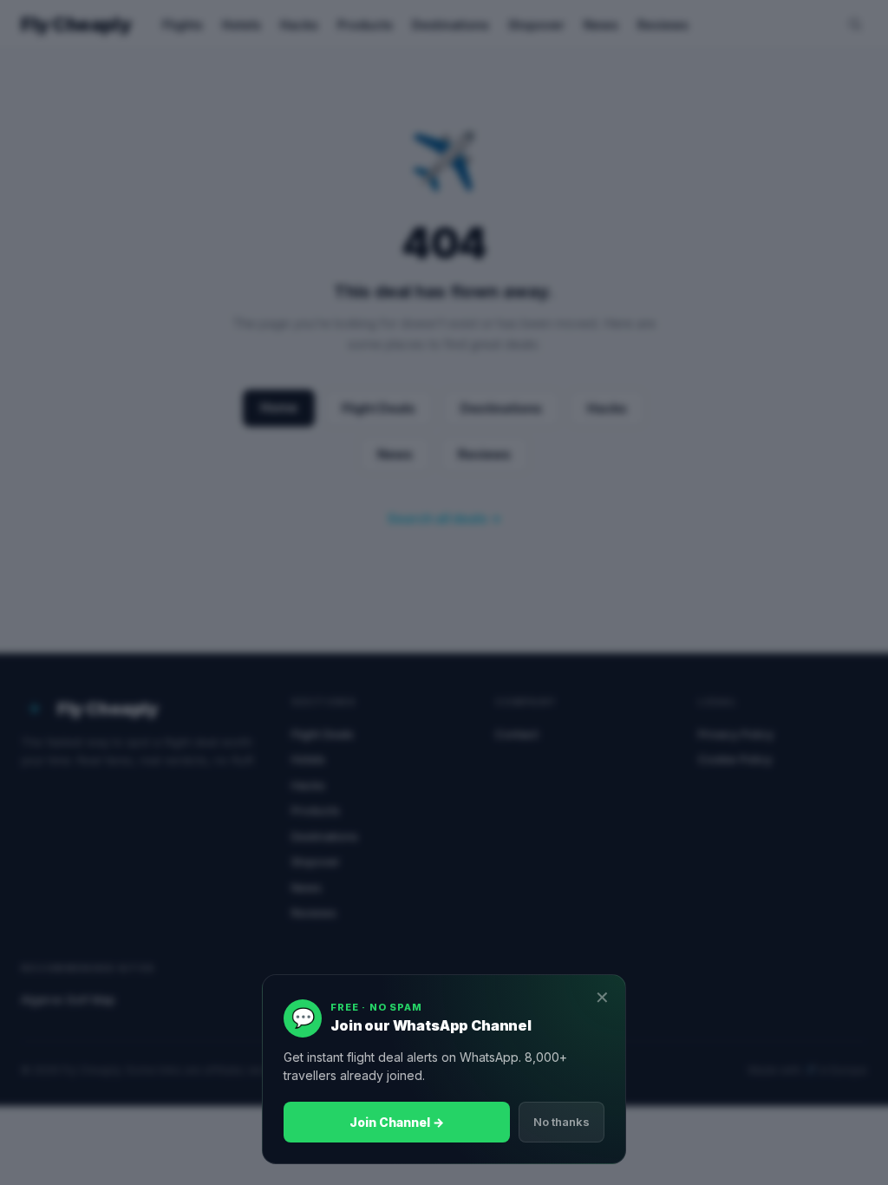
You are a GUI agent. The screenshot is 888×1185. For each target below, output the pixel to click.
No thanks (561, 1122)
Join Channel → (396, 1122)
